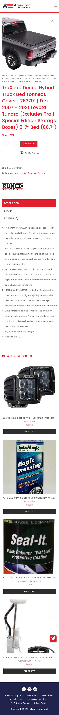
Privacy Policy (11, 695)
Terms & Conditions (37, 699)
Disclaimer (47, 695)
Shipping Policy (21, 703)
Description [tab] (11, 203)
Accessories (23, 581)
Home (4, 75)
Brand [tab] (8, 210)
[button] (52, 21)
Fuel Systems (35, 661)
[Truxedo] (12, 186)
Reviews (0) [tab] (11, 218)
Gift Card (18, 699)
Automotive (21, 173)
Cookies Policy (30, 695)
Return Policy (40, 703)
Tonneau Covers (17, 75)
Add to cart (29, 144)
